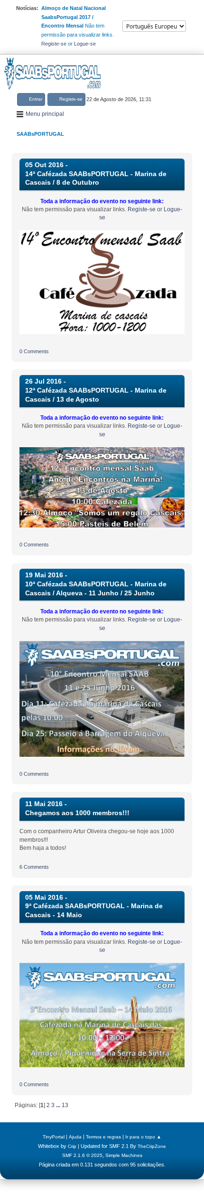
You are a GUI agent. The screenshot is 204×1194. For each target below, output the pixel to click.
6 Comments (34, 867)
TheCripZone (152, 1146)
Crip (72, 1146)
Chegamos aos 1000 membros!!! (77, 813)
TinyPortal (54, 1136)
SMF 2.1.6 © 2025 (82, 1155)
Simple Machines (123, 1155)
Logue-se (85, 44)
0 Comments (34, 351)
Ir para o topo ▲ (143, 1136)
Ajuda (75, 1136)
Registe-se (53, 44)
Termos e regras (103, 1136)
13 (65, 1105)
